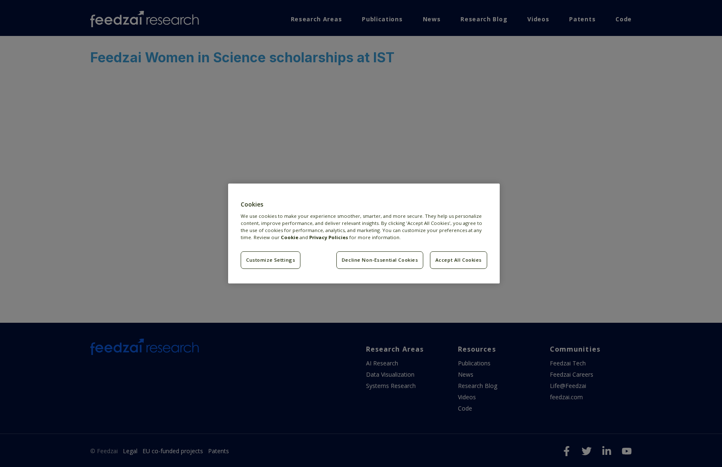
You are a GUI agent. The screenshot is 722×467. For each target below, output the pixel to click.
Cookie (289, 237)
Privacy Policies (328, 237)
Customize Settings (270, 260)
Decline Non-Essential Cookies (380, 260)
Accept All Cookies (458, 260)
